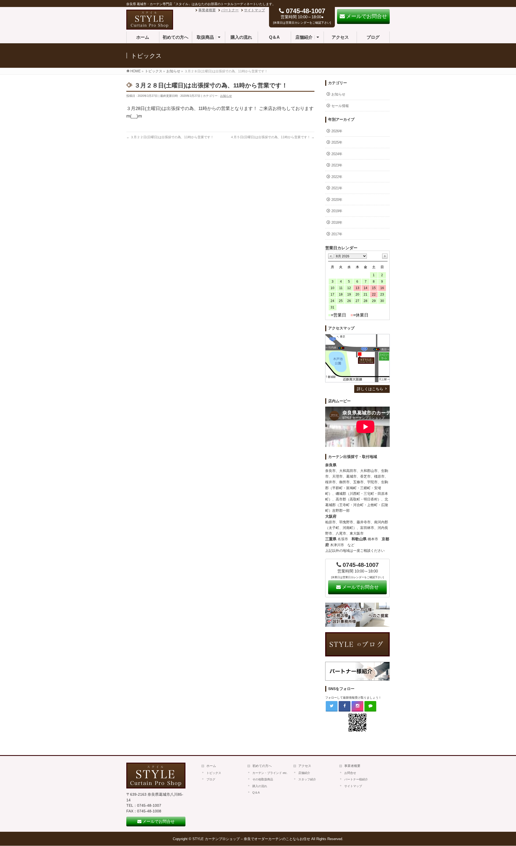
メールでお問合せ (360, 587)
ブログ (210, 779)
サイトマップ (254, 10)
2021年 (336, 188)
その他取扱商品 (262, 779)
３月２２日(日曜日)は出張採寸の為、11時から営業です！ (170, 137)
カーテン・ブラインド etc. (270, 772)
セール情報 (340, 106)
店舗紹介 (304, 772)
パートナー (230, 10)
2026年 (336, 131)
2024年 (336, 154)
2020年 (336, 200)
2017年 (336, 234)
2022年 (336, 177)
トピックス (213, 772)
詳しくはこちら (370, 389)
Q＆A (256, 792)
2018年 (336, 223)
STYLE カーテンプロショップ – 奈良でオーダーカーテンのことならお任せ (251, 839)
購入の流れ (259, 786)
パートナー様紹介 (356, 779)
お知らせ (226, 95)
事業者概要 (207, 10)
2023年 (336, 165)
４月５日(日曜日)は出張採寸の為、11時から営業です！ (272, 137)
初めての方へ (262, 766)
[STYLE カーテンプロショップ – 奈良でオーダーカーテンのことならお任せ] (149, 26)
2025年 (336, 142)
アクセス (304, 766)
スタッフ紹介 (307, 779)
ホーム (211, 766)
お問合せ (350, 772)
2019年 (336, 211)
